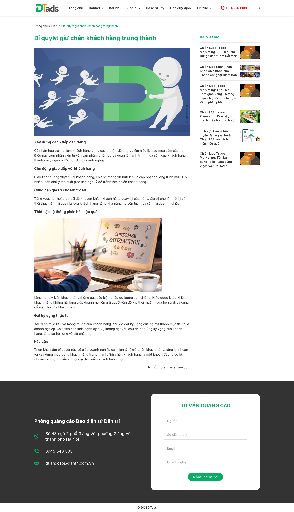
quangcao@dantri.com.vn (69, 463)
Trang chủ (75, 8)
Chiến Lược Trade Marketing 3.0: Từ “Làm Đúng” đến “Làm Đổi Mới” (219, 52)
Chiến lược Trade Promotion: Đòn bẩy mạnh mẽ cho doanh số (217, 116)
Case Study (155, 8)
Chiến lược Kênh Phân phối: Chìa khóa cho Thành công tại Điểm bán (218, 71)
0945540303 (236, 8)
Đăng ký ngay (205, 477)
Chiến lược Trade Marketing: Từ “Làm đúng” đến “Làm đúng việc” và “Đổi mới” (216, 160)
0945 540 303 (59, 451)
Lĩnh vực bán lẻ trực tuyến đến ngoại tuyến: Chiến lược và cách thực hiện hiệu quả (217, 137)
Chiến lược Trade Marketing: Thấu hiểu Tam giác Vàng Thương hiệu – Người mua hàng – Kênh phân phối (218, 94)
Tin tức (202, 8)
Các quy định (180, 8)
